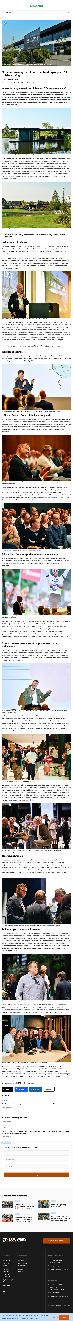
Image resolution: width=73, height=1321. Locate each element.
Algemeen (6, 1260)
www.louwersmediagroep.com (60, 1305)
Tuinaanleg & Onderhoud (7, 1275)
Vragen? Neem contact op (55, 1240)
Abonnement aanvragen (22, 1264)
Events (4, 79)
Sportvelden (7, 1285)
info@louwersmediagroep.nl (59, 1269)
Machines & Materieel (6, 1270)
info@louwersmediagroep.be (59, 1296)
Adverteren (21, 1260)
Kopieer (49, 1089)
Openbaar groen (6, 1264)
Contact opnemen (21, 1270)
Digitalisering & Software (8, 1281)
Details (55, 1317)
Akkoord (64, 1317)
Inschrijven (36, 1175)
